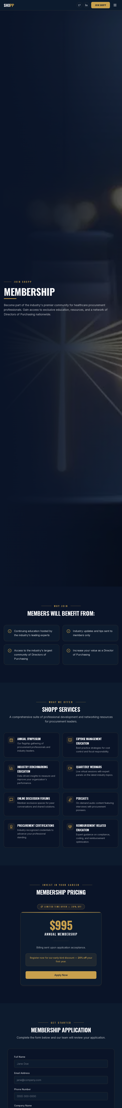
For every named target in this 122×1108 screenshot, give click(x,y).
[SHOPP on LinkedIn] (86, 5)
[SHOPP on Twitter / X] (79, 5)
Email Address (22, 1073)
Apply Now (61, 975)
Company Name (23, 1105)
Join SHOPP (100, 5)
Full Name (19, 1056)
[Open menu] (115, 5)
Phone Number (22, 1089)
